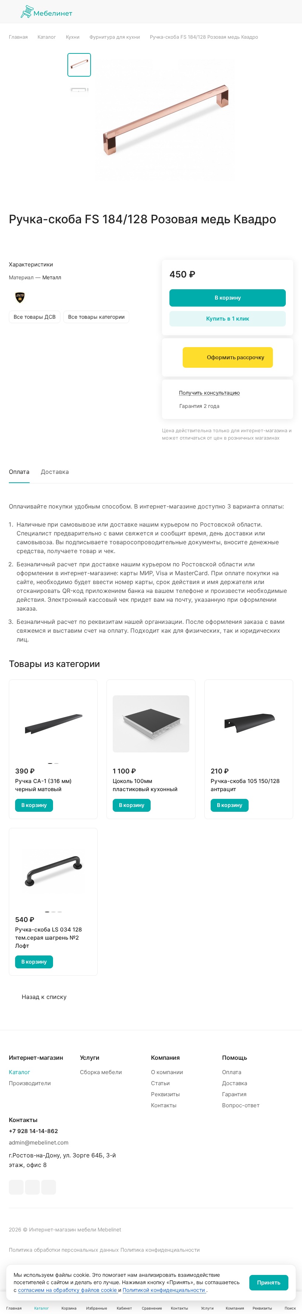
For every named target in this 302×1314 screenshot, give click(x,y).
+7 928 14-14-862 (33, 1131)
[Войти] (231, 11)
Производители (30, 1083)
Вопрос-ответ (241, 1105)
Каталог (19, 1072)
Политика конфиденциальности (160, 1250)
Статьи (160, 1083)
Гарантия (234, 1094)
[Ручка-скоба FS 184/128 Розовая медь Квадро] (165, 126)
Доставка (55, 471)
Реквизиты (165, 1094)
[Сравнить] (270, 240)
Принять (269, 1282)
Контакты (163, 1105)
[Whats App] (32, 1187)
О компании (167, 1072)
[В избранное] (252, 240)
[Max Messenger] (48, 1187)
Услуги (89, 1057)
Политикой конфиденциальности (164, 1290)
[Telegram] (16, 1187)
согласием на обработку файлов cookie (68, 1290)
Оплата (19, 471)
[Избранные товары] (269, 11)
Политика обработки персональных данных (64, 1250)
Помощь (234, 1057)
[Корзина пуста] (288, 11)
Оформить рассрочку (235, 357)
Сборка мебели (101, 1072)
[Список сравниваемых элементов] (250, 11)
